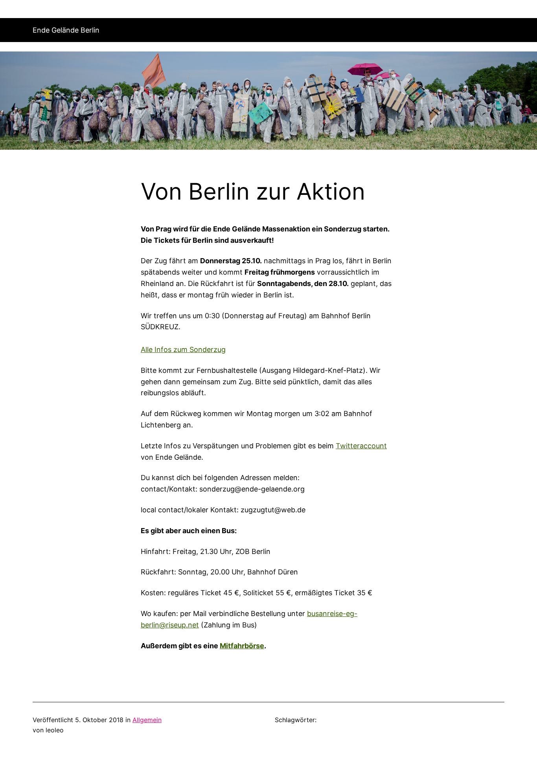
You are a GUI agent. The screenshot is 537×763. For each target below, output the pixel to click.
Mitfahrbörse (242, 646)
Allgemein (147, 720)
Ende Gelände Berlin (66, 30)
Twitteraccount (361, 446)
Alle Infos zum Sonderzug (183, 349)
